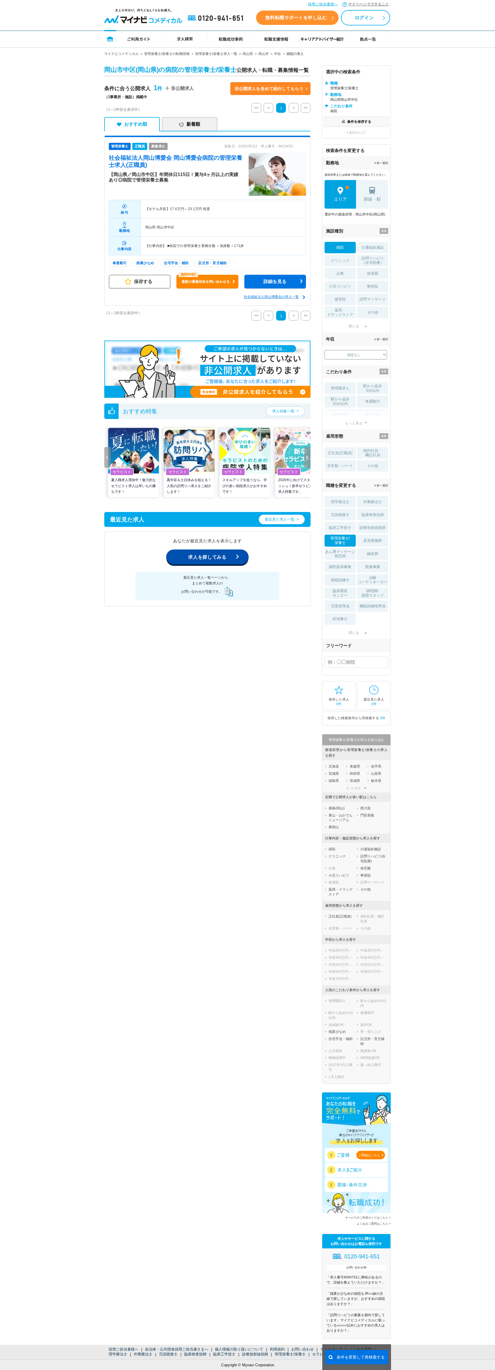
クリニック (340, 260)
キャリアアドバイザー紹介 (322, 39)
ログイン (364, 17)
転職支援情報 (276, 39)
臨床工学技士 (224, 1354)
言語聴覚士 (168, 1354)
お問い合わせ (302, 1349)
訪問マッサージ (373, 299)
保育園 (372, 273)
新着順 (193, 124)
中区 (277, 54)
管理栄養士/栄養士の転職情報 (167, 54)
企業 (340, 273)
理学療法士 (118, 1354)
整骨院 (372, 286)
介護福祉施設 (373, 247)
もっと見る (353, 423)
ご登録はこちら (369, 1155)
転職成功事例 (231, 39)
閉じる (354, 326)
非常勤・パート (340, 466)
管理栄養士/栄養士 (290, 1354)
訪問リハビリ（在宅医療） (373, 260)
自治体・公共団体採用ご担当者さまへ (176, 1349)
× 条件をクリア (356, 132)
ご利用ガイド (139, 39)
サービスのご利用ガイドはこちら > (368, 1217)
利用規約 (277, 1349)
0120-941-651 (216, 18)
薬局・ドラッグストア (340, 312)
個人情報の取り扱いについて (239, 1349)
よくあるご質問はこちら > (374, 1223)
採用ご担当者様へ (323, 4)
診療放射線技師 (255, 1354)
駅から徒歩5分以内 (372, 388)
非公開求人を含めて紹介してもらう (269, 88)
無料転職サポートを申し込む (296, 17)
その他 (372, 312)
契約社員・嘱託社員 (372, 452)
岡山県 (248, 54)
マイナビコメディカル (121, 54)
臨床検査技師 (195, 1354)
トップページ (110, 39)
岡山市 (263, 54)
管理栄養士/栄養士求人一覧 (216, 54)
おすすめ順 (135, 124)
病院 (340, 247)
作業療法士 (143, 1354)
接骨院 (340, 299)
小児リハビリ (340, 286)
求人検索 (185, 39)
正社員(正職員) (340, 453)
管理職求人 (340, 388)
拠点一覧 (368, 39)
